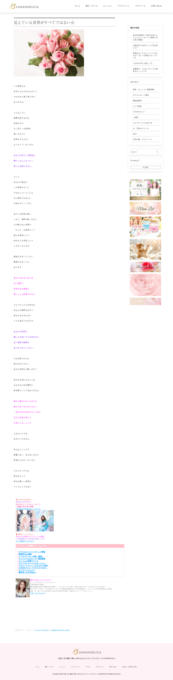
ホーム (77, 6)
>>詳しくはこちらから (37, 593)
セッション (107, 6)
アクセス (87, 666)
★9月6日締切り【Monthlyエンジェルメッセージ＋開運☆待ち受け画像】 (145, 37)
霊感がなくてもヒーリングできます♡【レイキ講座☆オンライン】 (145, 55)
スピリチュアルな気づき (42, 630)
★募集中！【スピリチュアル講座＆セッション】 (145, 70)
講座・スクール (91, 6)
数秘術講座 (137, 101)
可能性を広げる (56, 630)
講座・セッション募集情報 (143, 89)
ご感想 (135, 117)
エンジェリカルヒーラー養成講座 (32, 559)
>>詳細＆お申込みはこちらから (28, 509)
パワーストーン (123, 6)
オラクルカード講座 (141, 95)
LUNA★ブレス (139, 112)
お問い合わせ (156, 6)
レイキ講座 (137, 106)
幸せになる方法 (65, 630)
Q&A (135, 134)
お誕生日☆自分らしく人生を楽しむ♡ (145, 46)
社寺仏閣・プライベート (142, 139)
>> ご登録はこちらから (25, 541)
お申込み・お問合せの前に (129, 666)
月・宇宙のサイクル (141, 128)
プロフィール (140, 6)
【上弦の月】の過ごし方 (142, 63)
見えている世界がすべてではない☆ (44, 22)
